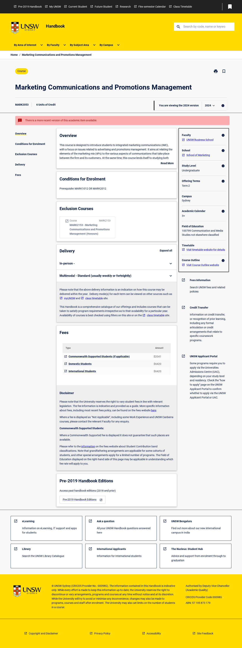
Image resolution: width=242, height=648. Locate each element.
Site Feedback (205, 633)
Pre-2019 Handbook (30, 6)
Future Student (103, 6)
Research (125, 6)
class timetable (94, 298)
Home (14, 54)
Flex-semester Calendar (152, 6)
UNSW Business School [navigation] (199, 139)
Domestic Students (80, 363)
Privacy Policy (102, 633)
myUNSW (69, 298)
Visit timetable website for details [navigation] (205, 249)
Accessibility (154, 633)
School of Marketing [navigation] (198, 155)
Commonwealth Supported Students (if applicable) (99, 356)
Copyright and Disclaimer (43, 633)
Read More (167, 163)
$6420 (157, 363)
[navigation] (83, 499)
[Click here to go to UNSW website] (25, 28)
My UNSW (55, 6)
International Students (82, 371)
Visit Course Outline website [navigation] (202, 265)
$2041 (157, 356)
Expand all (166, 250)
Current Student (77, 6)
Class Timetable (182, 6)
